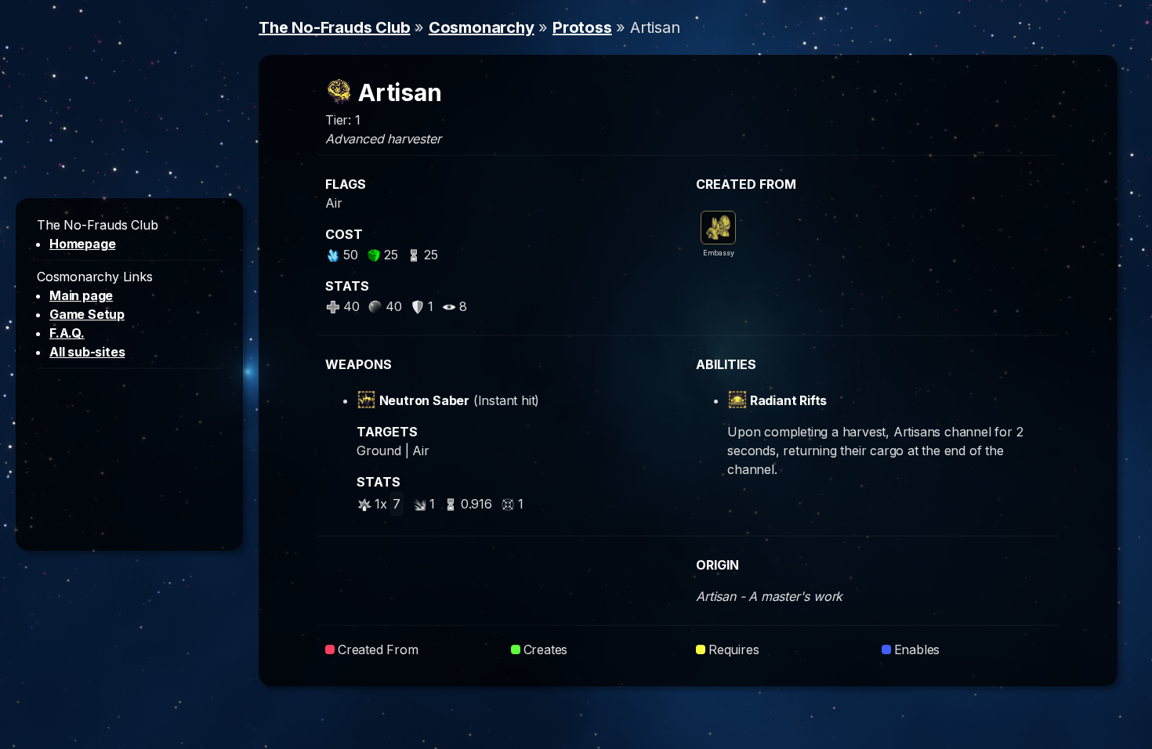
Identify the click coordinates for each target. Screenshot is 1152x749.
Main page (81, 295)
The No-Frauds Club (334, 27)
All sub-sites (87, 352)
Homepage (82, 243)
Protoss (582, 27)
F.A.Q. (67, 333)
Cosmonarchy (481, 27)
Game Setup (87, 314)
